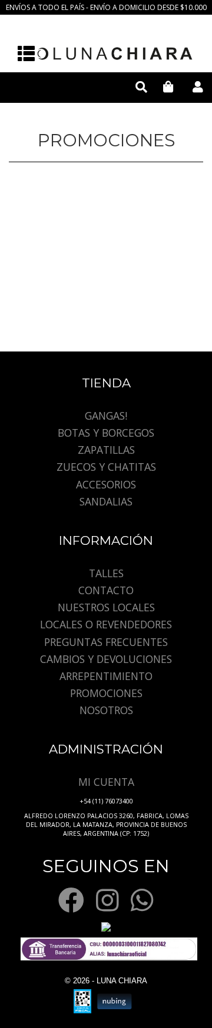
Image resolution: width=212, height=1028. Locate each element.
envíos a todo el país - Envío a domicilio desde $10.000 (106, 7)
